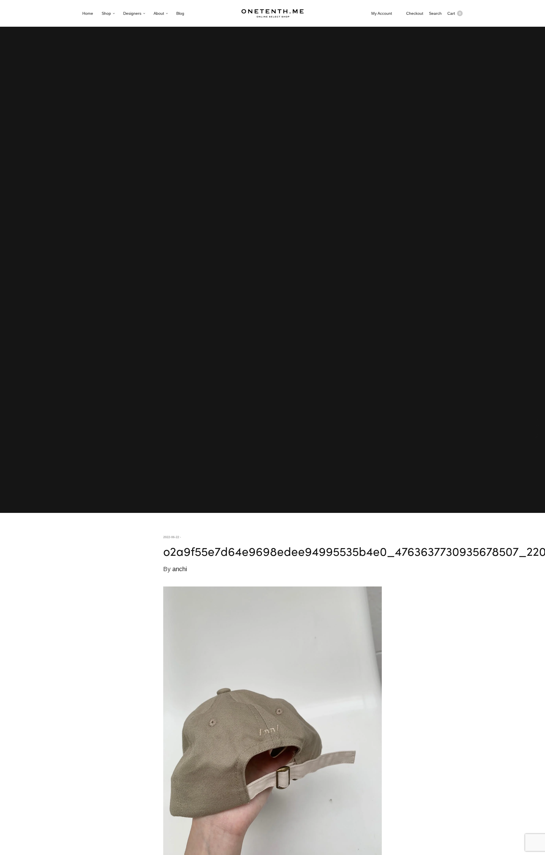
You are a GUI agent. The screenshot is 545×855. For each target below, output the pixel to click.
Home (87, 13)
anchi (179, 569)
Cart (454, 13)
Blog (180, 13)
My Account (381, 13)
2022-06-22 (171, 537)
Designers (132, 13)
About (159, 13)
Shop (106, 13)
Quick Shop (537, 427)
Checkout (414, 13)
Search (435, 13)
